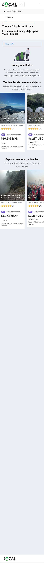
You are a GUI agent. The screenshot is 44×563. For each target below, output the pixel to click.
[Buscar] (21, 4)
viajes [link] (20, 11)
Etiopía (14, 11)
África (9, 11)
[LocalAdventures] (10, 4)
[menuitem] (9, 17)
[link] (4, 11)
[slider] (7, 129)
